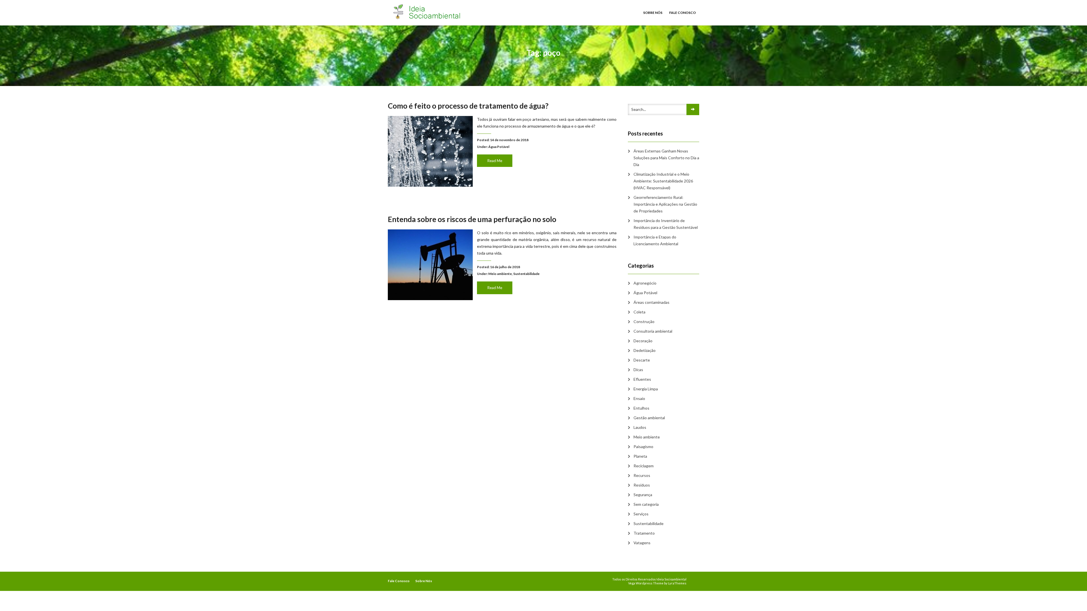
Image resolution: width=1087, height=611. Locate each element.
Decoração (643, 340)
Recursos (642, 475)
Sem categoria (646, 504)
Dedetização (645, 350)
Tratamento (644, 533)
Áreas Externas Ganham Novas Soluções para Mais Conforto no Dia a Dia (666, 158)
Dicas (638, 369)
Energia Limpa (646, 388)
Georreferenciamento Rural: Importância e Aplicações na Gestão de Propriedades (665, 204)
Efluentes (642, 379)
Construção (644, 321)
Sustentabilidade (526, 274)
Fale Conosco (682, 12)
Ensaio (639, 398)
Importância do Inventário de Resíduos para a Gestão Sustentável (666, 224)
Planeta (640, 456)
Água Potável (498, 147)
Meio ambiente (500, 274)
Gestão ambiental (649, 417)
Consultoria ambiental (653, 331)
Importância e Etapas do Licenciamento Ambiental (656, 240)
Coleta (639, 311)
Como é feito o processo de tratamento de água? (468, 105)
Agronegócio (645, 283)
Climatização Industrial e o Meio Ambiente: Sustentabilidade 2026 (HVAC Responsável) (663, 181)
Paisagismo (643, 446)
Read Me (494, 160)
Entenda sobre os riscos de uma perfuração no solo (472, 219)
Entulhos (641, 408)
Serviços (641, 513)
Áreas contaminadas (651, 302)
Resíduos (642, 485)
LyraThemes (677, 583)
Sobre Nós (652, 12)
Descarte (642, 360)
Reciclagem (644, 465)
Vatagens (642, 542)
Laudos (640, 427)
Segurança (643, 494)
